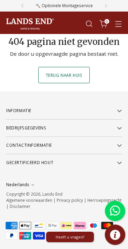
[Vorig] (22, 6)
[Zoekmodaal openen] (89, 24)
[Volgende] (105, 6)
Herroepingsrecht (104, 200)
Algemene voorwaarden (29, 200)
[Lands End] (30, 24)
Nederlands (17, 184)
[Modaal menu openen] (118, 24)
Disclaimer (20, 206)
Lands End (52, 194)
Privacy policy (70, 200)
